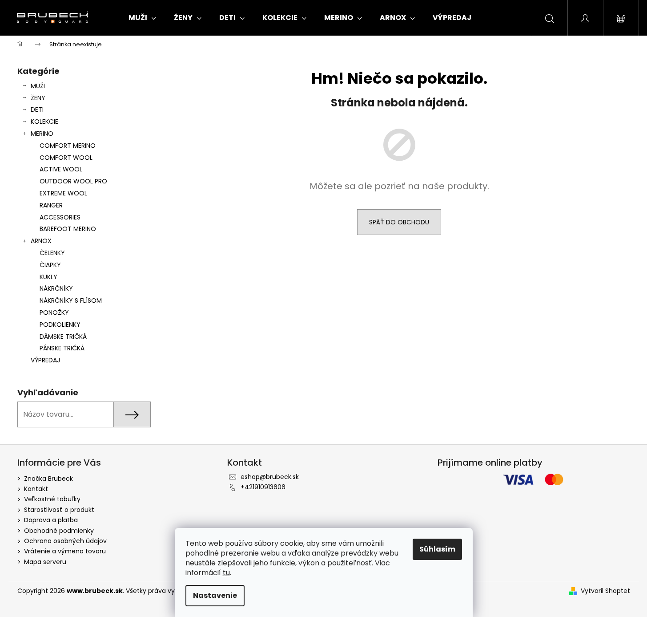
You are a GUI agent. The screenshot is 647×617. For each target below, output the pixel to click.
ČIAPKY (50, 264)
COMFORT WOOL (66, 157)
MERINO (42, 133)
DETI (37, 109)
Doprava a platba (51, 520)
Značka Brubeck (48, 478)
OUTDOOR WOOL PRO (73, 181)
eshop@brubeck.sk (270, 476)
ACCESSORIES (60, 217)
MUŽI (38, 85)
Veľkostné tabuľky (52, 499)
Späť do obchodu (399, 222)
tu (226, 573)
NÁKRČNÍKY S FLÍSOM (71, 300)
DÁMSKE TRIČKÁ (63, 336)
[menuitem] (142, 18)
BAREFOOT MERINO (68, 228)
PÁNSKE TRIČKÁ (62, 348)
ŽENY (38, 97)
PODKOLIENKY (60, 324)
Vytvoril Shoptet (605, 591)
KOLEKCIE (44, 121)
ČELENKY (52, 252)
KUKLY (48, 276)
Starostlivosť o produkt (59, 509)
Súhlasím (437, 549)
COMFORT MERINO (68, 145)
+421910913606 (263, 487)
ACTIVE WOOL (61, 169)
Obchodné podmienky (59, 530)
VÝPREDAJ (45, 360)
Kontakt (36, 488)
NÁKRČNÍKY (56, 288)
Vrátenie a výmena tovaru (65, 551)
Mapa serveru (45, 561)
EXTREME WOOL (63, 193)
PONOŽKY (54, 312)
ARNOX (41, 240)
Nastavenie (215, 595)
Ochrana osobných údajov (65, 540)
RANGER (51, 205)
